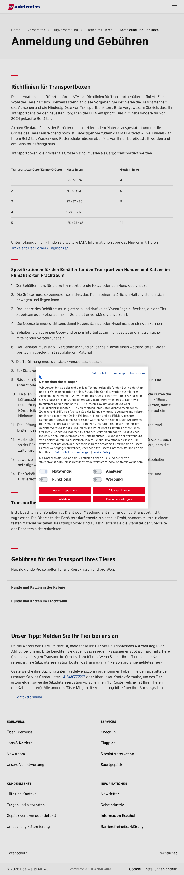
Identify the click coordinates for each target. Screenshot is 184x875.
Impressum (137, 373)
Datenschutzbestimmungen (109, 373)
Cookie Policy (101, 452)
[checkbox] (97, 471)
